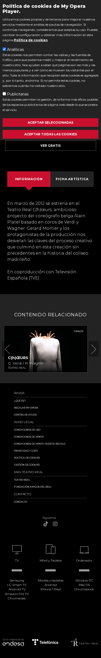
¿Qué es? (20, 400)
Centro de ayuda (25, 414)
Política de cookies (31, 40)
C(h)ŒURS (18, 357)
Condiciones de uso (27, 429)
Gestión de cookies (27, 464)
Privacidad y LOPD (26, 450)
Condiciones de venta (29, 436)
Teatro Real (22, 479)
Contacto (20, 501)
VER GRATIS (50, 146)
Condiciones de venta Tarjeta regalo (39, 443)
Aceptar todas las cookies (50, 134)
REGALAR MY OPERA (26, 407)
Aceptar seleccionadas (50, 122)
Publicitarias (17, 94)
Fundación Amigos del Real (33, 486)
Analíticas (15, 49)
